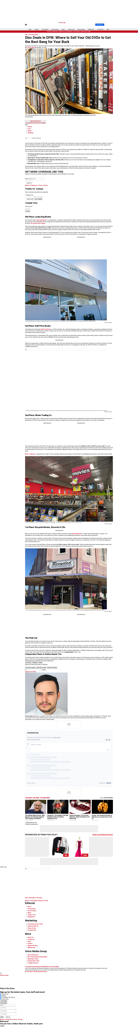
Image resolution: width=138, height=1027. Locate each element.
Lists (29, 128)
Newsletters (100, 29)
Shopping (30, 133)
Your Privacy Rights (53, 966)
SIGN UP (29, 183)
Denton (30, 126)
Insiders (3, 996)
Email (27, 179)
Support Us (99, 24)
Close (2, 1026)
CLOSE (28, 211)
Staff (29, 941)
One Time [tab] (28, 662)
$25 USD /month (41, 667)
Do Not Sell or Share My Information (36, 971)
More (108, 29)
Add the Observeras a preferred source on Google (35, 122)
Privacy (45, 185)
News (30, 29)
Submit (8, 1017)
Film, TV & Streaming (31, 34)
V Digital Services (33, 963)
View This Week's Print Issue (33, 897)
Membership (31, 947)
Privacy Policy (32, 930)
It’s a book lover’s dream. (38, 223)
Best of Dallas (81, 29)
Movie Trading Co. (30, 454)
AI (46, 966)
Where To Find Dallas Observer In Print (36, 900)
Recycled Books (77, 533)
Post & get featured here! (102, 835)
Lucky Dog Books (41, 220)
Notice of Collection (31, 185)
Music (63, 29)
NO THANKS (38, 199)
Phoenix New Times (33, 961)
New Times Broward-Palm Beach (37, 957)
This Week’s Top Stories (8, 997)
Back (2, 1017)
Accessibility (42, 966)
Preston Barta (31, 47)
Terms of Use (32, 928)
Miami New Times (33, 959)
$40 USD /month (52, 667)
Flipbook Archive (33, 945)
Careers (30, 943)
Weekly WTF (91, 29)
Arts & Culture (54, 29)
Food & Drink (45, 29)
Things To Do (71, 29)
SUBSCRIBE (30, 199)
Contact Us (31, 939)
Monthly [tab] (35, 662)
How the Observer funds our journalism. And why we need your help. (69, 31)
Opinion (37, 29)
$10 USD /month (30, 667)
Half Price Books (46, 329)
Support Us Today (30, 671)
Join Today (4, 1001)
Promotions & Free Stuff (35, 924)
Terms (40, 185)
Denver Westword (33, 955)
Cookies (35, 966)
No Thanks (4, 1003)
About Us (30, 937)
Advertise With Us (33, 926)
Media (29, 131)
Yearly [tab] (40, 662)
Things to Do (4, 994)
